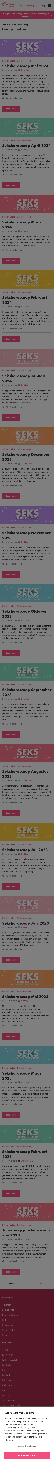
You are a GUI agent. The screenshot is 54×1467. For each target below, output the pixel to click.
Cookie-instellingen (27, 1446)
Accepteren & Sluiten (27, 1455)
